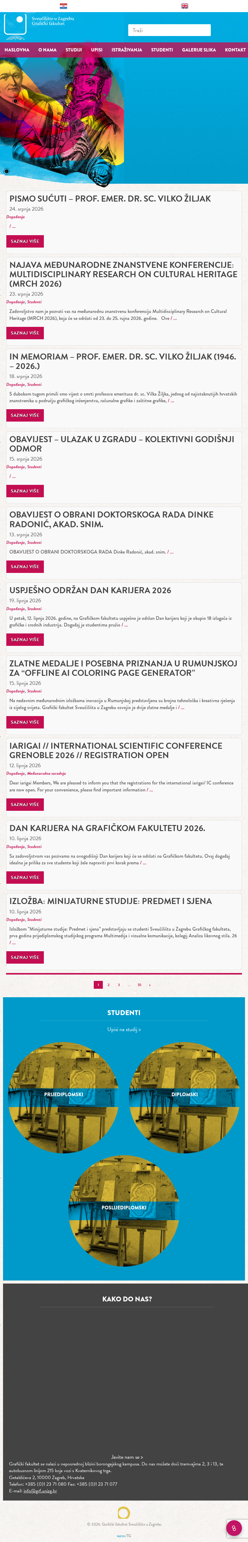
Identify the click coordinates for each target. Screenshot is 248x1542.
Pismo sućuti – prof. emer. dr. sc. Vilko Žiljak (110, 198)
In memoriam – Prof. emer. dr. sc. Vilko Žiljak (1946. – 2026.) (122, 361)
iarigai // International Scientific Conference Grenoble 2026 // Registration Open (115, 750)
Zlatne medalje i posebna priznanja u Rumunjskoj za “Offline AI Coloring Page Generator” (123, 668)
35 (139, 985)
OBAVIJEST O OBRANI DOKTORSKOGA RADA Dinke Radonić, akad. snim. (111, 519)
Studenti (34, 302)
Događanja (15, 217)
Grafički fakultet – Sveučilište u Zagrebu (45, 27)
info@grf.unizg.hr (40, 1490)
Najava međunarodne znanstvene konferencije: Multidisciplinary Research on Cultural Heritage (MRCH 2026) (123, 274)
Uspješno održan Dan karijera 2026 (90, 590)
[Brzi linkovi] (234, 1528)
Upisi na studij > (124, 1029)
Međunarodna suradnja (46, 773)
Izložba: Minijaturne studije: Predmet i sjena (110, 901)
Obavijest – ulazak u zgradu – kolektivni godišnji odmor (121, 444)
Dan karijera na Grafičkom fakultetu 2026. (107, 828)
